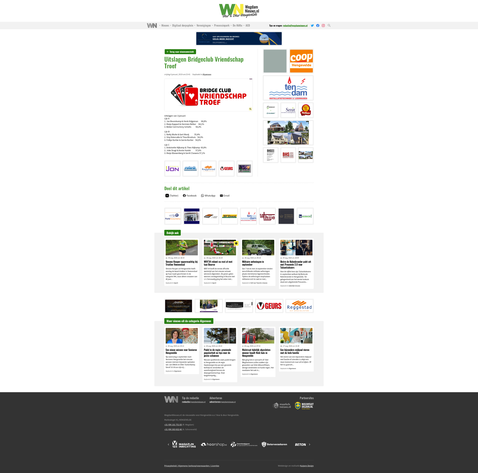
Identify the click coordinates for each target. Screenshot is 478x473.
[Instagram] (323, 25)
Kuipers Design (307, 465)
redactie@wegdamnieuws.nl (295, 25)
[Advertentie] (172, 168)
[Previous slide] (169, 444)
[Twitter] (312, 25)
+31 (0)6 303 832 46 (173, 429)
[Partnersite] (281, 406)
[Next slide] (309, 444)
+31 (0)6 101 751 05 (173, 424)
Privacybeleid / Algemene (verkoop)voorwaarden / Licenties (191, 465)
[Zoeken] (329, 25)
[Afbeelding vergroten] (208, 95)
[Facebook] (318, 25)
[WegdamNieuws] (239, 11)
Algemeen (207, 74)
